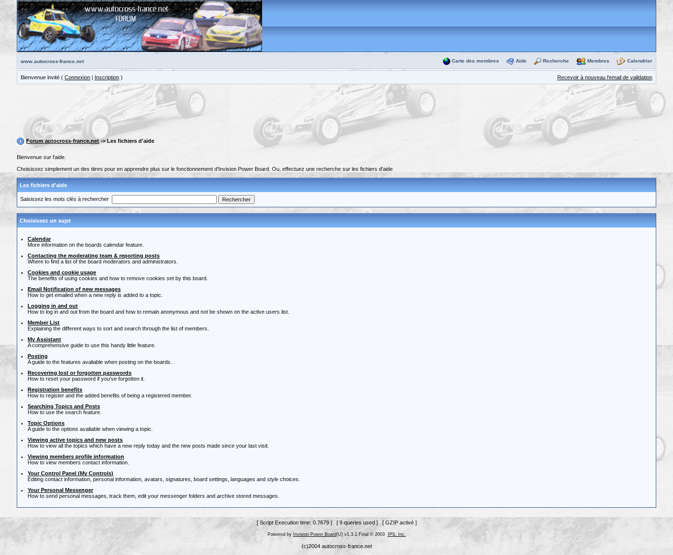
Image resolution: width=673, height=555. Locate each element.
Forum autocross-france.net (62, 141)
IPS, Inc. (397, 534)
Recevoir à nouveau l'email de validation (604, 77)
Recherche (556, 61)
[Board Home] (139, 26)
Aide (521, 61)
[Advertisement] (336, 112)
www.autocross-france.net (52, 61)
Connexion (77, 77)
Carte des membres (475, 61)
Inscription (107, 77)
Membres (598, 61)
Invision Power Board (314, 534)
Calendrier (639, 61)
